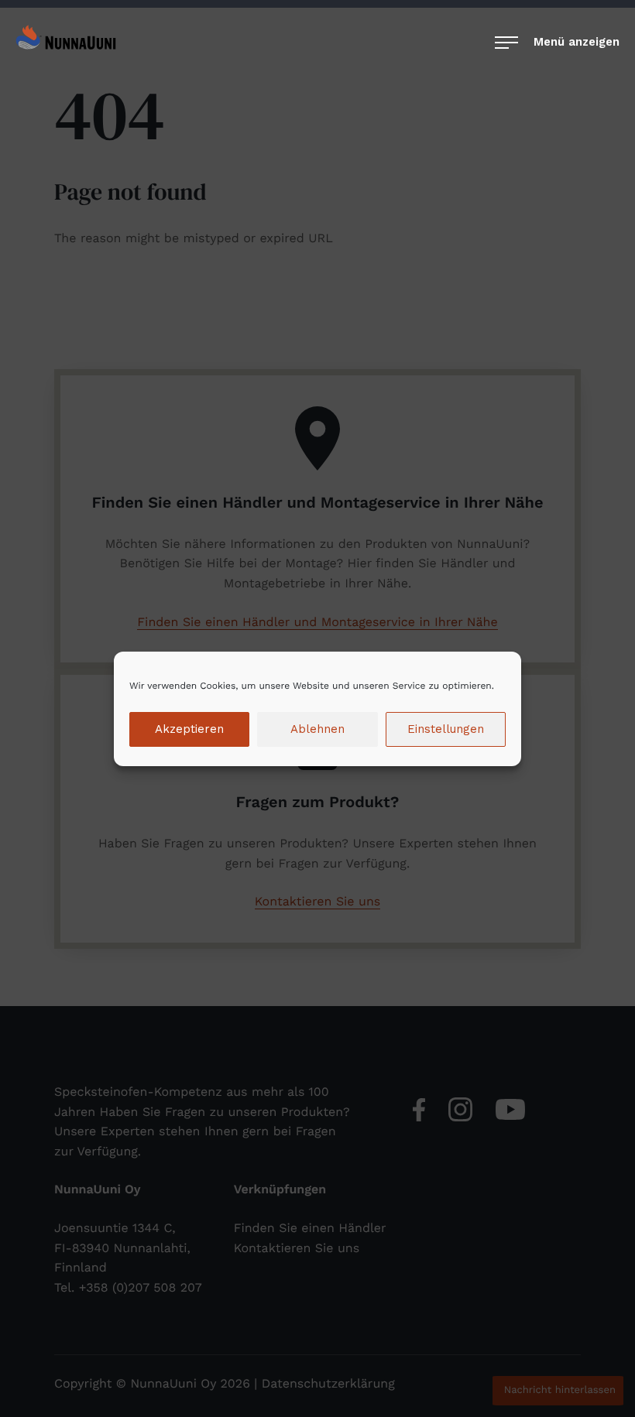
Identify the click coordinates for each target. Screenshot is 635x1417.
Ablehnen (317, 729)
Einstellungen (445, 729)
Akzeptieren (189, 729)
